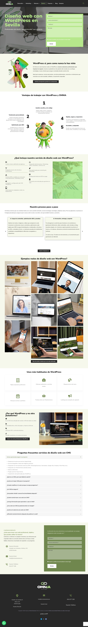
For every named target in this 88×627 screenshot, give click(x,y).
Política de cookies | (61, 610)
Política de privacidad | (53, 610)
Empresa (50, 3)
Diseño (43, 3)
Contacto (61, 3)
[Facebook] (46, 619)
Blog (56, 3)
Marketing (28, 3)
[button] (5, 231)
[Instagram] (43, 619)
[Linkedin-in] (41, 619)
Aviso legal (67, 610)
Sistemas (36, 3)
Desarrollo (20, 3)
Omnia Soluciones (32, 610)
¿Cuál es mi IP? (44, 614)
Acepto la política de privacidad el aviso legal (59, 39)
